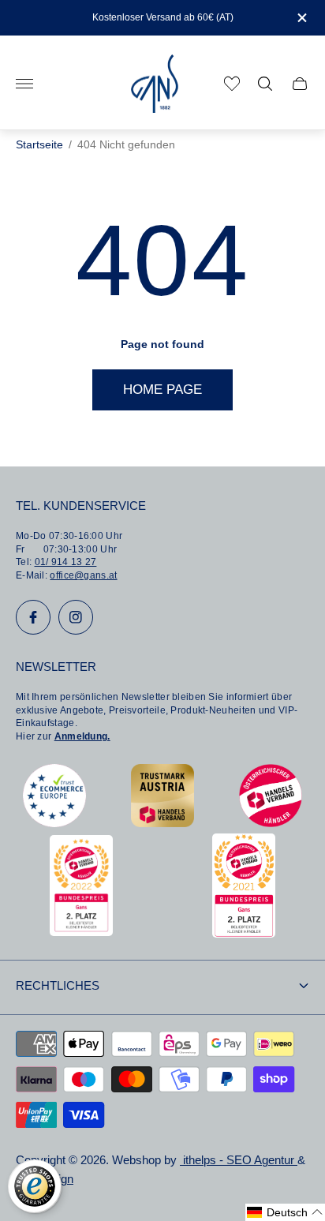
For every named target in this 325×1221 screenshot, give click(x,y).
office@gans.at (83, 575)
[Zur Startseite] (154, 84)
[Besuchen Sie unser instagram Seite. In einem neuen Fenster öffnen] (75, 617)
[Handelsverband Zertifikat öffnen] (270, 822)
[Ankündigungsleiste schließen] (301, 18)
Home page (162, 389)
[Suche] (265, 83)
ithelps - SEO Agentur (238, 1160)
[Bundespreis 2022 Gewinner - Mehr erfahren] (81, 931)
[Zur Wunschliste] (232, 83)
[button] (285, 1212)
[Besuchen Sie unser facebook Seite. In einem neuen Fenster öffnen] (33, 617)
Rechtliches (57, 985)
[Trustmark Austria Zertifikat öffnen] (162, 822)
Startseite (39, 145)
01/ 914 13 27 (66, 561)
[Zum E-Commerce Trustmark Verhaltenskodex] (54, 822)
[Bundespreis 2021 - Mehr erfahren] (243, 933)
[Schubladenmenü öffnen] (24, 83)
